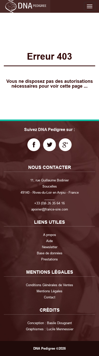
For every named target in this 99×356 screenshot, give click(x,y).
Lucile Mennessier (60, 329)
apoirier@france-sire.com (49, 209)
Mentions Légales (49, 291)
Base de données (49, 253)
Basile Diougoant (59, 323)
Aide (49, 241)
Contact (49, 297)
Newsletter (49, 247)
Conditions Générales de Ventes (49, 285)
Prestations (49, 259)
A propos (49, 235)
